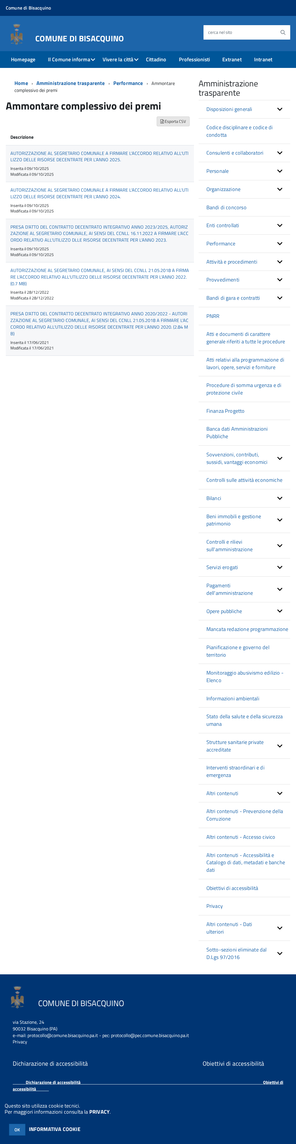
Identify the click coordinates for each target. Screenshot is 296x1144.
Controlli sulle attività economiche (244, 480)
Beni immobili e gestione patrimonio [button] (233, 520)
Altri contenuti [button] (222, 793)
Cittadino (156, 59)
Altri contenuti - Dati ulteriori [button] (229, 928)
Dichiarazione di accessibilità (53, 1082)
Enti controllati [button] (222, 225)
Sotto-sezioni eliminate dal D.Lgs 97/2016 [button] (236, 953)
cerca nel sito (220, 32)
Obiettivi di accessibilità (232, 888)
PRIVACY (99, 1112)
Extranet (231, 59)
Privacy (214, 906)
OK (17, 1129)
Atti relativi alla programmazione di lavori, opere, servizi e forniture (245, 363)
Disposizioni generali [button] (229, 109)
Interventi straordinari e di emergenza (235, 771)
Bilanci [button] (213, 498)
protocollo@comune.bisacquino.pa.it (62, 1035)
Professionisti (194, 59)
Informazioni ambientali (232, 698)
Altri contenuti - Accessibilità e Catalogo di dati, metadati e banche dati (245, 862)
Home (21, 83)
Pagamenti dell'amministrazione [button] (229, 589)
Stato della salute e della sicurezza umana (244, 720)
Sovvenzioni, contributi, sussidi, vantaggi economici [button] (237, 458)
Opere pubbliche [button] (224, 611)
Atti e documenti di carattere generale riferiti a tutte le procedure (245, 337)
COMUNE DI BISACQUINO (79, 37)
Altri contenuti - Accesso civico (240, 837)
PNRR (213, 316)
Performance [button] (221, 243)
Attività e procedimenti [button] (231, 262)
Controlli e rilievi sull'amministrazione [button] (229, 545)
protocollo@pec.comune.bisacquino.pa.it (150, 1035)
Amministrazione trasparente (70, 83)
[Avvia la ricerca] (283, 32)
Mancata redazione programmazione (247, 629)
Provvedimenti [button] (222, 280)
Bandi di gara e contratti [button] (233, 298)
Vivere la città (118, 59)
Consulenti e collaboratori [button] (235, 153)
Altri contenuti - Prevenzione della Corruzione (244, 815)
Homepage (23, 59)
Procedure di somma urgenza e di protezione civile (244, 389)
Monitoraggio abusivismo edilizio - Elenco (245, 676)
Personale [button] (217, 171)
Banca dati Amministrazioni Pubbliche (237, 432)
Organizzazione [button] (223, 189)
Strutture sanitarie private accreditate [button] (235, 746)
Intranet (263, 59)
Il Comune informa (69, 59)
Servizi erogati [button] (222, 567)
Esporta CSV (175, 121)
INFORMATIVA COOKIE (54, 1129)
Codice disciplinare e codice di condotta (239, 131)
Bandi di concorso (226, 207)
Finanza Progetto (225, 411)
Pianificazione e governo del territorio (237, 651)
